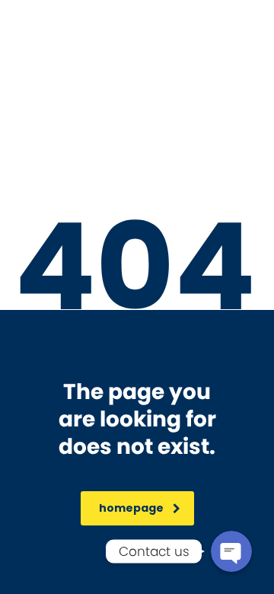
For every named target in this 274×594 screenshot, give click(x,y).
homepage (131, 508)
